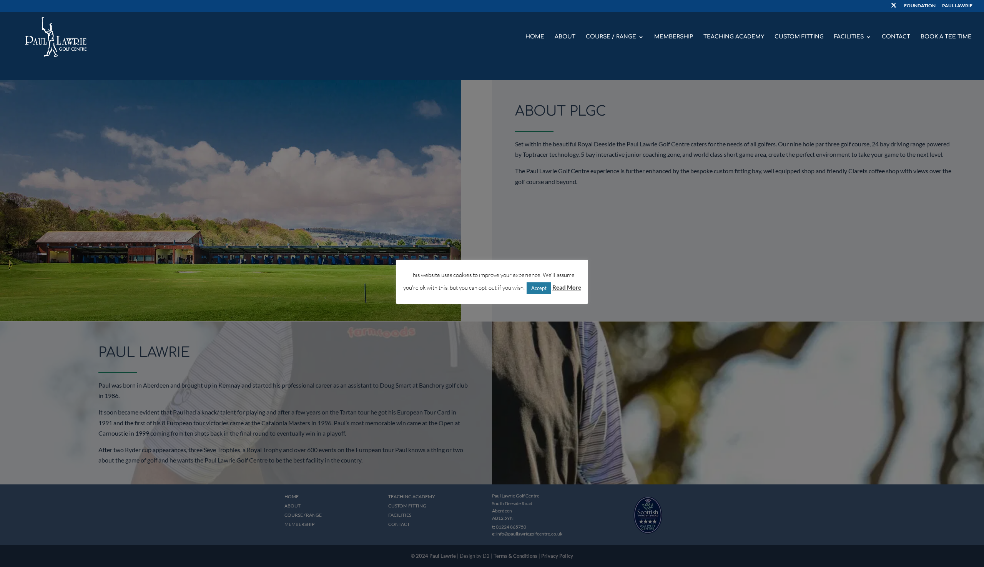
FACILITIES (849, 37)
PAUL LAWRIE (957, 5)
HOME (534, 37)
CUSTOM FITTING (799, 37)
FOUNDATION (920, 5)
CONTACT (896, 37)
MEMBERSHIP (673, 37)
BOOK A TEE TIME (946, 37)
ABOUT (565, 37)
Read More (566, 287)
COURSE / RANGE (611, 37)
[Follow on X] (893, 7)
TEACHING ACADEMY (733, 37)
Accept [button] (539, 288)
